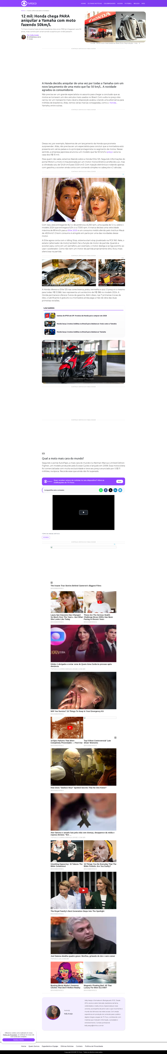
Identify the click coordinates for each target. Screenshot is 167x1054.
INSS (143, 3)
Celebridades (109, 3)
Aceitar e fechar (18, 1040)
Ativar (119, 481)
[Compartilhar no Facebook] (106, 490)
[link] (53, 1012)
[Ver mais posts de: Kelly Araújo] (23, 37)
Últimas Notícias (95, 3)
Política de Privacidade (94, 1046)
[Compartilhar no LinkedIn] (115, 490)
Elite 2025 (72, 230)
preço (110, 152)
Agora (120, 3)
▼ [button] (139, 43)
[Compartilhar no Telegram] (120, 490)
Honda (112, 103)
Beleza (137, 3)
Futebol (128, 3)
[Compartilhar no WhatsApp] (101, 490)
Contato (79, 1046)
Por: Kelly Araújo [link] (33, 35)
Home (83, 3)
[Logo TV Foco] (29, 3)
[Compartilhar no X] (110, 490)
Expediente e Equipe (50, 1046)
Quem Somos (34, 1046)
